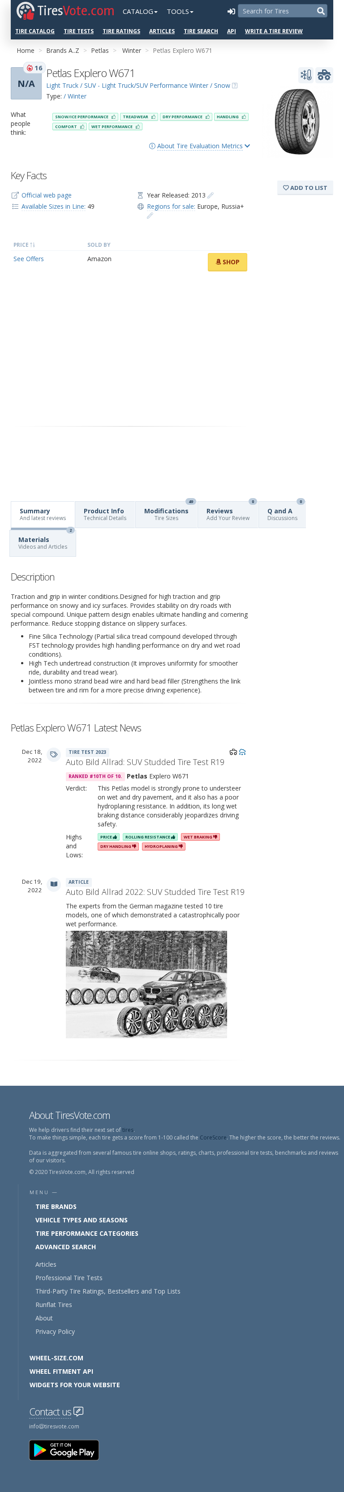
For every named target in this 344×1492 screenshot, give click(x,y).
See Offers (28, 258)
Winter (131, 50)
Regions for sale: (171, 206)
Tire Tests (79, 31)
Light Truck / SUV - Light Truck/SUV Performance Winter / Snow (138, 85)
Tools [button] (178, 11)
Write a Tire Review (274, 31)
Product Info (105, 514)
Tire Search (201, 31)
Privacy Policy (55, 1331)
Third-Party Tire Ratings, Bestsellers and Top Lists (108, 1291)
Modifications (168, 512)
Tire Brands (56, 1206)
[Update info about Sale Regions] (150, 215)
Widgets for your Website (75, 1384)
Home (25, 50)
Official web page (47, 195)
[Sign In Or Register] (231, 11)
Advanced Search (65, 1247)
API (231, 31)
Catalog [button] (138, 11)
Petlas (100, 50)
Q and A (284, 512)
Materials (45, 540)
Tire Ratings (121, 31)
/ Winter (75, 96)
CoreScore (213, 1137)
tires (127, 1130)
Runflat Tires (53, 1304)
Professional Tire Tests (69, 1277)
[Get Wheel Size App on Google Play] (69, 1449)
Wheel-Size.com (56, 1358)
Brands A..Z (62, 50)
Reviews (230, 512)
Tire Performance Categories (86, 1233)
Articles (162, 31)
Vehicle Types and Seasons (81, 1220)
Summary (43, 514)
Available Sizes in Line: (54, 206)
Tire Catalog (35, 31)
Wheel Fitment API (61, 1371)
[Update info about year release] (210, 195)
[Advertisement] (130, 349)
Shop (230, 262)
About (44, 1318)
